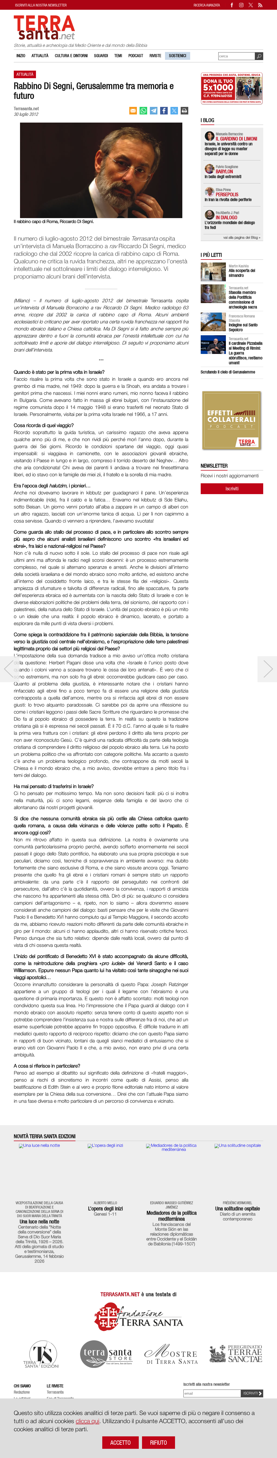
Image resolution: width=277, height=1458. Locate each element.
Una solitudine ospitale (237, 1208)
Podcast (135, 55)
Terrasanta (55, 1392)
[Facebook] (232, 5)
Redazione (22, 1392)
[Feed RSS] (260, 5)
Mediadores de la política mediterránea (172, 1216)
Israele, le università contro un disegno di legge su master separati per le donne (228, 148)
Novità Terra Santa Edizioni (44, 1136)
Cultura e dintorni (71, 55)
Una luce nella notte (39, 1221)
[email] (133, 110)
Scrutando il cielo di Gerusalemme (228, 372)
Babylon (224, 171)
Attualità (40, 55)
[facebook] (164, 110)
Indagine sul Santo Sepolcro (243, 327)
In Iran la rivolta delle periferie (228, 199)
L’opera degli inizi (105, 1208)
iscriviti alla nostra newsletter (41, 5)
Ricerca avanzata (207, 5)
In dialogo (226, 217)
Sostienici (177, 55)
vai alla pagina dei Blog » (241, 237)
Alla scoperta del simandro (242, 273)
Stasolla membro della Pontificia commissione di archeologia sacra (243, 300)
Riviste (155, 55)
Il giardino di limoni (236, 139)
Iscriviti (232, 488)
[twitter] (174, 110)
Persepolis (227, 194)
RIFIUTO (158, 1442)
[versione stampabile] (184, 110)
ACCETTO (120, 1442)
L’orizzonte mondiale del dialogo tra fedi (230, 225)
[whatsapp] (143, 110)
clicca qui (87, 1421)
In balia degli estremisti (223, 176)
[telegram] (153, 110)
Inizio (21, 55)
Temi (118, 55)
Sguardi (101, 55)
